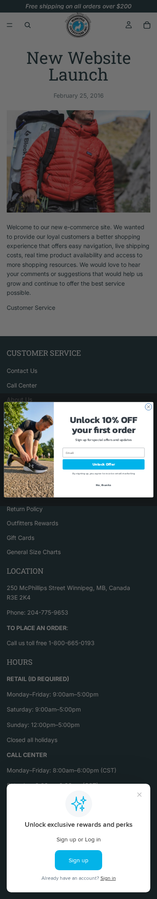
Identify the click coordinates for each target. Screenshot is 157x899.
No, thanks (103, 484)
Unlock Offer (103, 464)
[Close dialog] (148, 406)
